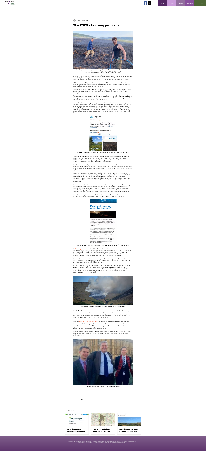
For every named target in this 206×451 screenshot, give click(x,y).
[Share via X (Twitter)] (78, 399)
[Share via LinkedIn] (82, 399)
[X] (149, 3)
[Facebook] (145, 3)
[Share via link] (86, 399)
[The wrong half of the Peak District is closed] (103, 419)
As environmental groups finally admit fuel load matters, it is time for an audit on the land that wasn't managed (76, 430)
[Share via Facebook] (74, 399)
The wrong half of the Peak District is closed (101, 430)
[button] (197, 3)
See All (139, 410)
